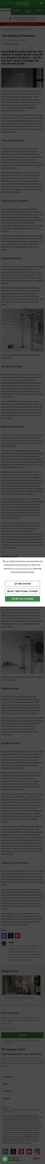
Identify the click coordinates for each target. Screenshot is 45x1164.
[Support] (5, 1159)
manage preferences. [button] (24, 568)
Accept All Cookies (22, 599)
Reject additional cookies (22, 591)
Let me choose (22, 583)
